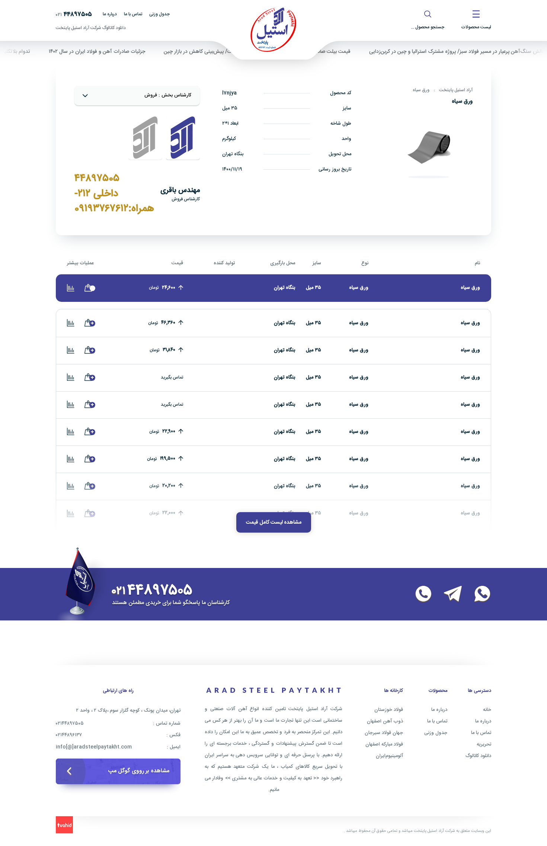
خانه (487, 710)
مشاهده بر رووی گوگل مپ (138, 771)
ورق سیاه (421, 90)
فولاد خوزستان (388, 710)
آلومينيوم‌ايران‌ (389, 756)
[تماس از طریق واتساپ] (477, 594)
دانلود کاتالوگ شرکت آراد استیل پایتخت (91, 28)
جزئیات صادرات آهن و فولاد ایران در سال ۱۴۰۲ (112, 51)
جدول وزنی (159, 14)
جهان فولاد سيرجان (384, 733)
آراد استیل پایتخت (456, 90)
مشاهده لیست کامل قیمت (273, 522)
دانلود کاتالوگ (478, 756)
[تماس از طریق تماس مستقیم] (419, 594)
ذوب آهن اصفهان (385, 721)
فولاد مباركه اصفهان (384, 744)
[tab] (183, 137)
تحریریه (484, 744)
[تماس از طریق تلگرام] (448, 594)
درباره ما (110, 14)
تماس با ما (133, 14)
